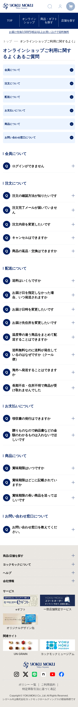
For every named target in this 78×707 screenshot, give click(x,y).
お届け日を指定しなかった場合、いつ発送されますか (33, 295)
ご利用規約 (48, 684)
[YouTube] (52, 674)
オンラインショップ (29, 20)
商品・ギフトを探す (48, 20)
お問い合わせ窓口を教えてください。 (34, 529)
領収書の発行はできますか (31, 418)
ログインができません (28, 166)
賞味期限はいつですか (28, 468)
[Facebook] (43, 674)
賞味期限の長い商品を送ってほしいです (34, 498)
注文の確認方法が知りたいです (34, 195)
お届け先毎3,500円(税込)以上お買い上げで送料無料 (39, 31)
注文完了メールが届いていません (34, 210)
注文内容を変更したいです (31, 224)
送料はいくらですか (26, 280)
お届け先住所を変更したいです (34, 322)
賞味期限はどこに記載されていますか (34, 482)
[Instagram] (16, 674)
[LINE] (34, 674)
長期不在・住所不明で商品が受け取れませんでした (34, 388)
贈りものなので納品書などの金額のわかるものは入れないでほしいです (34, 435)
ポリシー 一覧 (27, 684)
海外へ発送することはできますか (34, 372)
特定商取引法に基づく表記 (39, 689)
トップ (7, 41)
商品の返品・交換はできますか (34, 251)
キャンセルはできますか (29, 237)
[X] (25, 674)
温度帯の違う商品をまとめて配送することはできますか (34, 337)
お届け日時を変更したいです (33, 309)
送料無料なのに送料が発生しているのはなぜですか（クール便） (34, 354)
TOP (9, 20)
